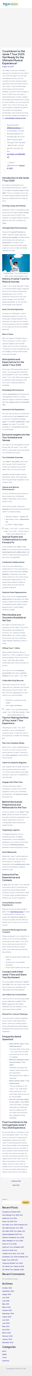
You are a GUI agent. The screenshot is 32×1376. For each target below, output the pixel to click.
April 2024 (6, 1329)
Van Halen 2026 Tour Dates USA (13, 1231)
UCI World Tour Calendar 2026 (13, 1269)
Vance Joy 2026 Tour (9, 1221)
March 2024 (6, 1333)
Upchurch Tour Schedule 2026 (13, 1247)
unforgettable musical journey (15, 118)
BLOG (4, 1351)
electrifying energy (17, 912)
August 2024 (6, 1317)
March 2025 (6, 1307)
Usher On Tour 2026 (9, 1244)
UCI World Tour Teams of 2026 (13, 1266)
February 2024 (7, 1336)
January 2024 (7, 1339)
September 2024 (8, 1313)
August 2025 (6, 1294)
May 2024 (5, 1326)
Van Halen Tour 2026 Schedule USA (14, 1225)
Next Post (16, 1185)
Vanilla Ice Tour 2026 (9, 1218)
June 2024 (6, 1323)
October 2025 (7, 1288)
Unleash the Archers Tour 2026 (13, 1253)
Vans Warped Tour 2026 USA (12, 1215)
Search (4, 1199)
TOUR (4, 1357)
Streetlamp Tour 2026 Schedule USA (15, 1257)
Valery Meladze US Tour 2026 (12, 1241)
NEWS (4, 1354)
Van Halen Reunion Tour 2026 (12, 1228)
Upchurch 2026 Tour (9, 1250)
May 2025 (5, 1304)
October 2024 (7, 1310)
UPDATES (5, 1361)
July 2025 (5, 1297)
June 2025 (6, 1301)
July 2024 (5, 1320)
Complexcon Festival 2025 (11, 1212)
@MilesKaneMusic (14, 128)
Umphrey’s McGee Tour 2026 (12, 1263)
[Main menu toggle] (28, 4)
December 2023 (7, 1342)
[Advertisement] (16, 25)
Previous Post (16, 1181)
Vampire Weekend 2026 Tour (12, 1234)
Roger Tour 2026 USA (10, 1260)
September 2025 (8, 1291)
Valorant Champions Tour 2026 (13, 1237)
